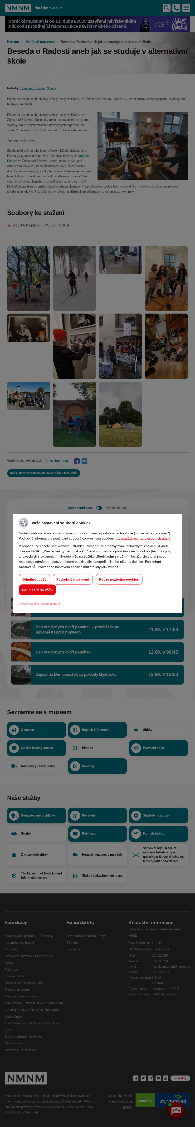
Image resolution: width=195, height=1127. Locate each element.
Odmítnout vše (34, 579)
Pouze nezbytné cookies (119, 579)
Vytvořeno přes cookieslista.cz (40, 604)
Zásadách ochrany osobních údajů (144, 538)
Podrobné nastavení (72, 579)
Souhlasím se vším (37, 590)
